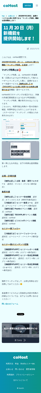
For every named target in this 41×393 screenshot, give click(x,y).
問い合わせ (19, 369)
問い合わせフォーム (10, 304)
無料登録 (28, 5)
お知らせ (11, 16)
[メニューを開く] (37, 5)
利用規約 (10, 374)
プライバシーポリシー (25, 374)
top (3, 16)
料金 (17, 363)
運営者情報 (30, 369)
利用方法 (9, 363)
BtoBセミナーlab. (27, 363)
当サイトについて (20, 380)
